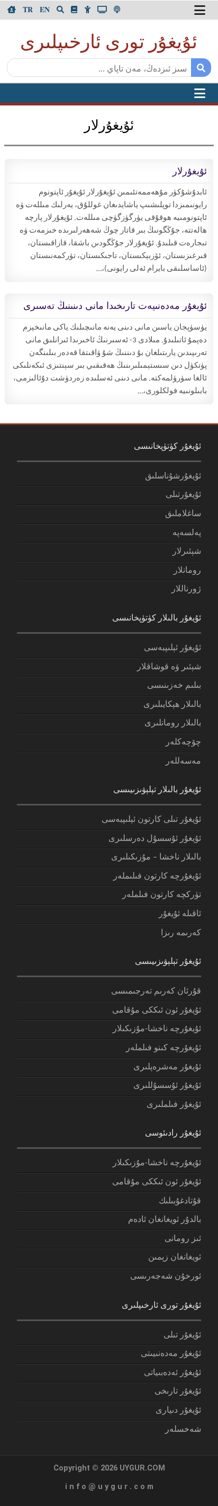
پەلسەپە (186, 533)
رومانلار (187, 570)
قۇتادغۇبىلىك (180, 1201)
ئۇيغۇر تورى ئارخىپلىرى (108, 43)
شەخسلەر (183, 1429)
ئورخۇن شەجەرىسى (165, 1276)
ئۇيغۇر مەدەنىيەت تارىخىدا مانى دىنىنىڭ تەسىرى (115, 305)
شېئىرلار (186, 551)
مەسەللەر (183, 761)
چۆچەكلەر (183, 742)
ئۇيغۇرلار (189, 171)
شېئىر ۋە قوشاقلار (169, 667)
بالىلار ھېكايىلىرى (172, 705)
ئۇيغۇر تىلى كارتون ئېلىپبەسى (151, 820)
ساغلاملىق (183, 514)
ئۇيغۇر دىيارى (178, 1410)
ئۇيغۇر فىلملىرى (174, 1105)
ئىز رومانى (183, 1239)
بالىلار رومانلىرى (172, 723)
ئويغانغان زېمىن (174, 1257)
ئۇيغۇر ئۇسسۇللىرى (167, 1086)
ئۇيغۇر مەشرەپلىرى (167, 1067)
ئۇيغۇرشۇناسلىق (173, 476)
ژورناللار (186, 589)
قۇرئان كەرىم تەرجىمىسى (156, 991)
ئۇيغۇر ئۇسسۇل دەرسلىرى (154, 839)
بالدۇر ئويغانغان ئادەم (164, 1220)
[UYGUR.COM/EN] (45, 9)
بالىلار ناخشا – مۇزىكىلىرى (156, 857)
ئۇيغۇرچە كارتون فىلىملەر (157, 876)
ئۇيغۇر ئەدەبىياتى (172, 1373)
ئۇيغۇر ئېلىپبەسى (172, 648)
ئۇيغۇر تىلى (182, 1335)
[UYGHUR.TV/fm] (117, 9)
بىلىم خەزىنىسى (174, 685)
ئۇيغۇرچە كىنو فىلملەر (163, 1048)
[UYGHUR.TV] (102, 9)
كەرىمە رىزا (181, 933)
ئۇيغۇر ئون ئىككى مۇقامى (156, 1010)
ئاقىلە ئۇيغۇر (180, 914)
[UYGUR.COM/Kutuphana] (74, 9)
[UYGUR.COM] (11, 9)
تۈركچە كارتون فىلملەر (161, 895)
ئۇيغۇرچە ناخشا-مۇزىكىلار (157, 1029)
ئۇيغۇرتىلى (183, 495)
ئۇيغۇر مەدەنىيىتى (171, 1354)
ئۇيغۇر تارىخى (178, 1391)
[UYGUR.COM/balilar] (87, 9)
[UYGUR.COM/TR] (28, 9)
